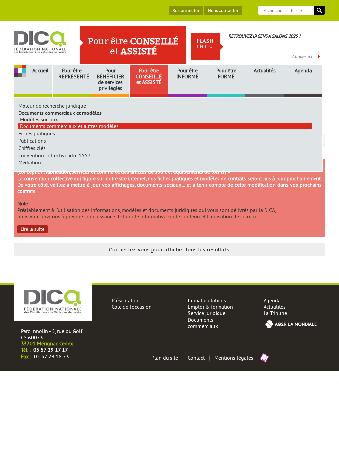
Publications (32, 140)
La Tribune (275, 313)
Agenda (303, 71)
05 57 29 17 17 (50, 349)
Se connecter (186, 10)
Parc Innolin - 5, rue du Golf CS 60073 (51, 334)
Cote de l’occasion (132, 306)
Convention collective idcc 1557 (54, 155)
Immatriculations (207, 300)
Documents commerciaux (203, 322)
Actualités (265, 71)
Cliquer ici (302, 56)
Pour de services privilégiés (110, 79)
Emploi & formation (210, 306)
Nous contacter (223, 10)
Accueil (40, 70)
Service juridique (206, 313)
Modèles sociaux (39, 119)
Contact (196, 357)
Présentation (126, 300)
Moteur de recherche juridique (52, 105)
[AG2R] (291, 328)
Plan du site (164, 357)
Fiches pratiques (36, 133)
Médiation (29, 162)
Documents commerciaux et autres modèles (69, 126)
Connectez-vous (129, 249)
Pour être (72, 73)
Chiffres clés (32, 148)
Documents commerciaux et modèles (60, 113)
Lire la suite (32, 229)
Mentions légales (233, 357)
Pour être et (149, 76)
